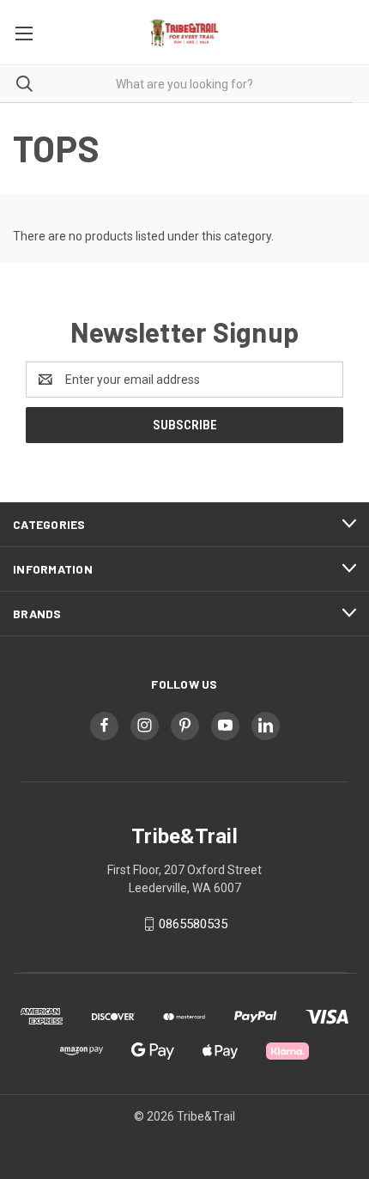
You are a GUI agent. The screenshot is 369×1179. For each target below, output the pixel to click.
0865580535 (193, 924)
